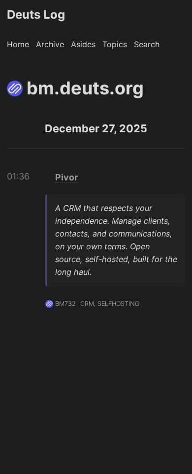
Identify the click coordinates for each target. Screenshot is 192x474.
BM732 (65, 303)
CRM (87, 303)
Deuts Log (36, 14)
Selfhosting (118, 303)
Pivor (66, 177)
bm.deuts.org (85, 88)
